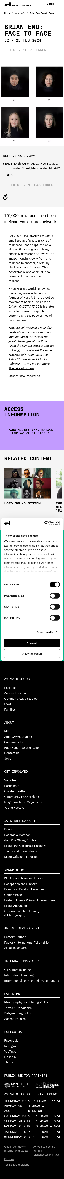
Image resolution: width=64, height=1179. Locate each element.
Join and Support (20, 820)
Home (7, 13)
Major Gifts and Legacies (21, 857)
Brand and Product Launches (24, 889)
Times (8, 175)
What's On (20, 13)
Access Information (17, 693)
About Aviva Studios (18, 737)
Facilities (10, 688)
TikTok (8, 1062)
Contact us (11, 753)
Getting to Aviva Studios (21, 698)
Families (10, 709)
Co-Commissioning (17, 970)
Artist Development (21, 928)
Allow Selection (32, 653)
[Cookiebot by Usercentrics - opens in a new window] (45, 523)
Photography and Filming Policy (26, 1002)
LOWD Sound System (22, 503)
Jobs (7, 758)
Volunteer (11, 780)
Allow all (32, 643)
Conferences (13, 895)
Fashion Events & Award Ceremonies (29, 900)
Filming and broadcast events (24, 878)
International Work (21, 961)
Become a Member (17, 835)
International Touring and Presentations (31, 980)
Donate (9, 829)
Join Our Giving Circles (20, 840)
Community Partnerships (21, 797)
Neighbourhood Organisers (23, 802)
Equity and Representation (22, 748)
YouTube (10, 1051)
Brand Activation (15, 906)
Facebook (11, 1040)
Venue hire (14, 870)
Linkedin (10, 1057)
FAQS (8, 704)
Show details (45, 632)
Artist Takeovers (15, 948)
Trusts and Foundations (20, 851)
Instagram (11, 1046)
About (9, 722)
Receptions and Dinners (20, 884)
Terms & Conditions (18, 1008)
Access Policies (15, 1019)
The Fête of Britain (21, 368)
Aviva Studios (17, 679)
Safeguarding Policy (18, 1013)
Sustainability (13, 742)
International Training (19, 975)
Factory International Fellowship (26, 942)
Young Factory (14, 807)
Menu (51, 4)
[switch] (55, 595)
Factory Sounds (15, 937)
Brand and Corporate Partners (25, 846)
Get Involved (16, 771)
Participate (11, 786)
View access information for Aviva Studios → (30, 431)
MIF (7, 731)
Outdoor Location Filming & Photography (21, 913)
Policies (12, 994)
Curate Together (15, 791)
